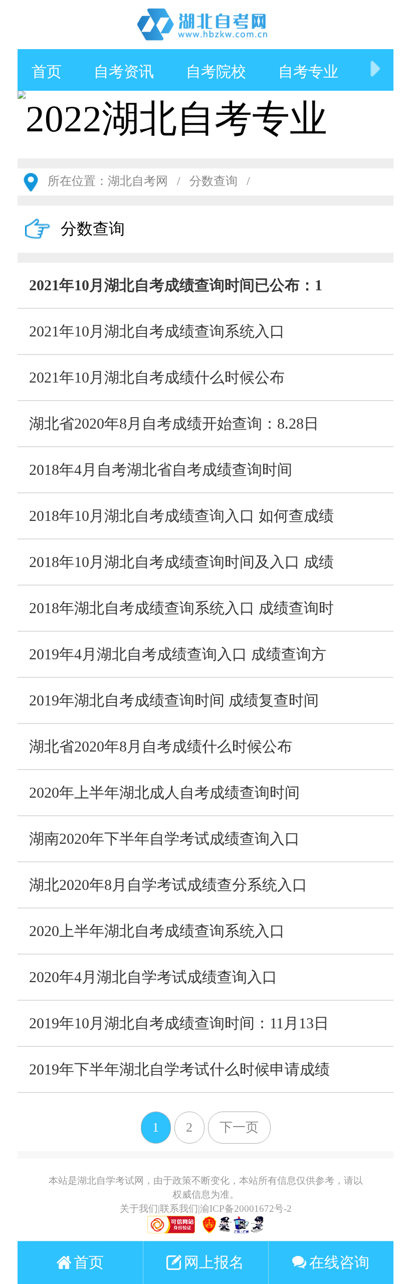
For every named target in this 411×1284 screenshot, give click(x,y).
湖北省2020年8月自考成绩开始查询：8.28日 (174, 423)
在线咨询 (339, 1262)
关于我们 (139, 1208)
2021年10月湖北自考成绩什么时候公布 (157, 377)
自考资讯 (124, 71)
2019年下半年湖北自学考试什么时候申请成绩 (179, 1069)
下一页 (239, 1127)
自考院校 (216, 71)
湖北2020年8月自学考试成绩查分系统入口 (168, 884)
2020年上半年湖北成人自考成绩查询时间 (164, 792)
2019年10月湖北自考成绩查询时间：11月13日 (179, 1023)
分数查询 (213, 181)
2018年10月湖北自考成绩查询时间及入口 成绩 (181, 562)
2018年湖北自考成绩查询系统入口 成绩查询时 (181, 608)
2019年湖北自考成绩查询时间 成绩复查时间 (174, 700)
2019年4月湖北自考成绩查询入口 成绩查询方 (177, 654)
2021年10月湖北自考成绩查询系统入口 (157, 331)
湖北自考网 (138, 181)
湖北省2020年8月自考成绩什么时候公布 (160, 746)
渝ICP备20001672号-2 (246, 1208)
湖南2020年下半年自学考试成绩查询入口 (164, 838)
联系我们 (179, 1208)
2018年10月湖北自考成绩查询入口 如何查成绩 (181, 515)
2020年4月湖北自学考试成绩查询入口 (153, 977)
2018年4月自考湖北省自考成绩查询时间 (160, 469)
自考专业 (308, 71)
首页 (47, 71)
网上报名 (214, 1262)
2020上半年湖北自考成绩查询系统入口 (157, 931)
